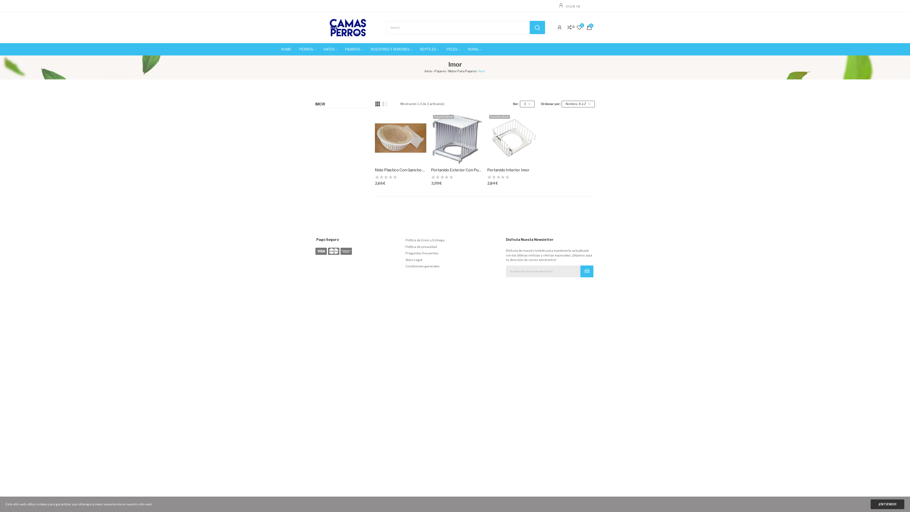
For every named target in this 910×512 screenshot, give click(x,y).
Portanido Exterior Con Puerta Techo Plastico (456, 170)
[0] (569, 27)
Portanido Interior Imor (508, 170)
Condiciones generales (422, 266)
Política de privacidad (421, 247)
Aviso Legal (413, 260)
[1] (586, 271)
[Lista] (385, 104)
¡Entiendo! (887, 504)
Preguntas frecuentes (421, 253)
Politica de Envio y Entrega (425, 240)
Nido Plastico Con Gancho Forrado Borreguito (400, 170)
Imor (320, 104)
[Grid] (378, 104)
